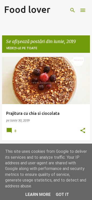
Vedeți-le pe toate (21, 48)
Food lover (27, 9)
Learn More (38, 194)
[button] (83, 130)
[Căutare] (73, 10)
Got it (62, 194)
